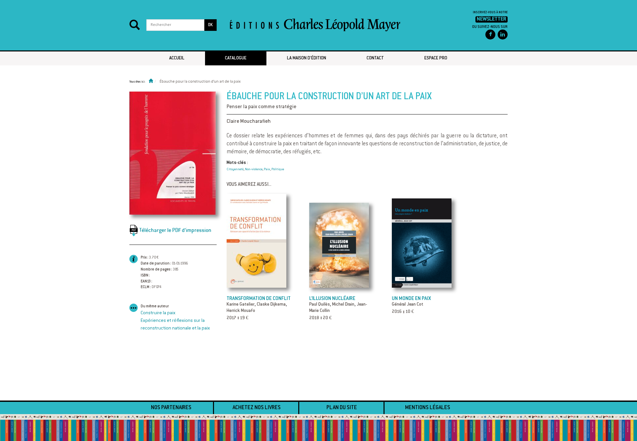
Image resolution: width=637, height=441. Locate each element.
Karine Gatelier (240, 304)
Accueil (176, 58)
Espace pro (435, 58)
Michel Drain (343, 304)
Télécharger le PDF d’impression (175, 230)
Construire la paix (158, 313)
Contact (375, 58)
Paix (267, 169)
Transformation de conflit (259, 298)
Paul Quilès (319, 304)
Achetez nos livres (257, 407)
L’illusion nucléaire (332, 298)
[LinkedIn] (503, 34)
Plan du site (341, 407)
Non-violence (253, 169)
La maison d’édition (306, 58)
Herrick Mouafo (241, 311)
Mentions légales (427, 407)
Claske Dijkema (271, 304)
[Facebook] (490, 34)
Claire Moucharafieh (249, 121)
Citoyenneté (235, 169)
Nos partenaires (171, 407)
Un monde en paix (411, 298)
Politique (277, 169)
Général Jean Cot (407, 304)
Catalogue (236, 58)
